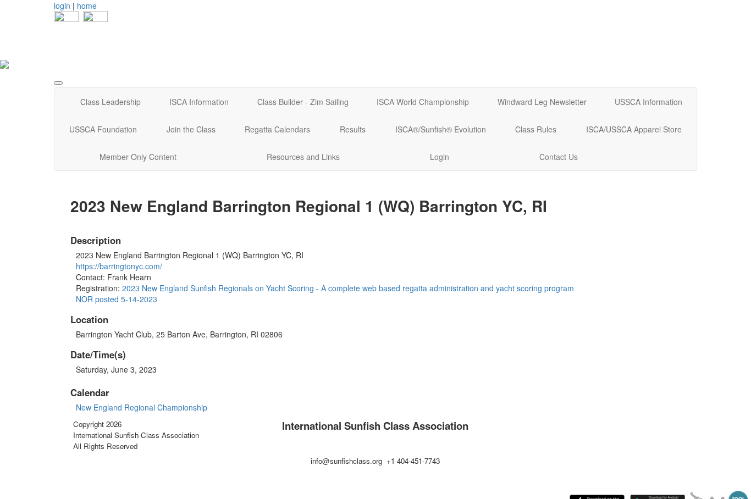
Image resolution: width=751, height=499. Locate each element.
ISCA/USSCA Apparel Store (634, 129)
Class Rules (535, 129)
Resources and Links (303, 156)
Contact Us (558, 156)
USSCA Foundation (103, 129)
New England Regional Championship (141, 407)
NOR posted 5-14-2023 (116, 298)
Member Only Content (138, 156)
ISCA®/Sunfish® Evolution (440, 129)
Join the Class (191, 129)
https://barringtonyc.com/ (119, 265)
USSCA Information (648, 101)
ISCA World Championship (423, 101)
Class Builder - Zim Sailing (303, 101)
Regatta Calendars (277, 129)
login (62, 5)
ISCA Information (199, 101)
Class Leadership (110, 101)
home (87, 5)
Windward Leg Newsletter (542, 101)
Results (353, 129)
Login (439, 156)
